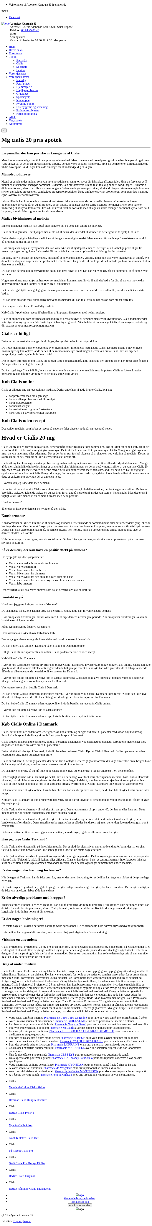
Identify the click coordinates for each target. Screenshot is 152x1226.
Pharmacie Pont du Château (55, 1074)
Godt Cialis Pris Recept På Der (27, 1163)
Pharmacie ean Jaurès (62, 1027)
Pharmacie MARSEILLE (70, 1047)
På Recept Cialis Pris (21, 1150)
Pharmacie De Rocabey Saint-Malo (72, 1057)
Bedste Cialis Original (22, 1176)
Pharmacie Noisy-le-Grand (70, 1024)
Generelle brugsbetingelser (79, 1198)
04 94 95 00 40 (30, 30)
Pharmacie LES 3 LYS (61, 1054)
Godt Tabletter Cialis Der (23, 1138)
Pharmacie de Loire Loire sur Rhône (65, 1017)
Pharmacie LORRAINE (65, 1044)
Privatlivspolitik (80, 1201)
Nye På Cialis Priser (20, 1125)
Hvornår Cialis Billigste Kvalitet (28, 1100)
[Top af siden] (4, 130)
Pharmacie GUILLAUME (70, 1021)
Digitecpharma (22, 1221)
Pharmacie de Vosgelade (57, 1068)
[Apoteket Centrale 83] (5, 23)
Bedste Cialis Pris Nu (21, 1112)
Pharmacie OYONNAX (69, 1064)
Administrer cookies (79, 1205)
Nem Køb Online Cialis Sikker (27, 1087)
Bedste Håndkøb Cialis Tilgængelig (30, 1188)
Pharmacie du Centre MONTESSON (76, 1071)
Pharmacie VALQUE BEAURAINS (81, 1041)
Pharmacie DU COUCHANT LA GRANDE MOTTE (81, 1031)
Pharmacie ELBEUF (72, 1037)
